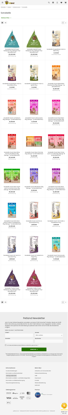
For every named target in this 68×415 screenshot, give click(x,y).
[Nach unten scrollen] (65, 22)
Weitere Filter (5, 18)
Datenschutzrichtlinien (19, 345)
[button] (49, 335)
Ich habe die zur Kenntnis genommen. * (23, 345)
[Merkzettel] (61, 2)
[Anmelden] (57, 2)
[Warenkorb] (65, 2)
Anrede (37, 332)
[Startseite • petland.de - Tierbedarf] (9, 2)
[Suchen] (49, 2)
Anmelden (34, 349)
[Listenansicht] (5, 22)
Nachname (38, 338)
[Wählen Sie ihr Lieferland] (53, 2)
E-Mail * (7, 332)
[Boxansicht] (2, 22)
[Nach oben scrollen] (65, 302)
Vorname (7, 338)
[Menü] (2, 2)
